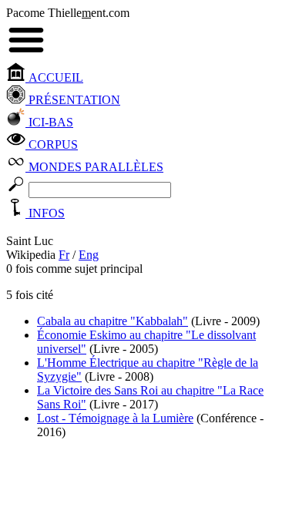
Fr (64, 254)
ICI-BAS (49, 122)
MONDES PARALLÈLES (94, 166)
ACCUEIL (54, 77)
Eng (89, 254)
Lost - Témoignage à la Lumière (115, 418)
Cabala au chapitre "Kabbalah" (112, 321)
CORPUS (51, 144)
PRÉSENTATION (72, 99)
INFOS (45, 213)
